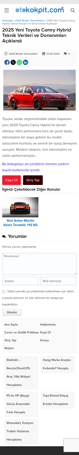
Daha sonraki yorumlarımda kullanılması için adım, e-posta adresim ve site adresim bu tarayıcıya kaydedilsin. (38, 297)
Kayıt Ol (11, 180)
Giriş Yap (33, 180)
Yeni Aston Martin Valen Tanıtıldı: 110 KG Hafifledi (20, 225)
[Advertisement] (39, 58)
